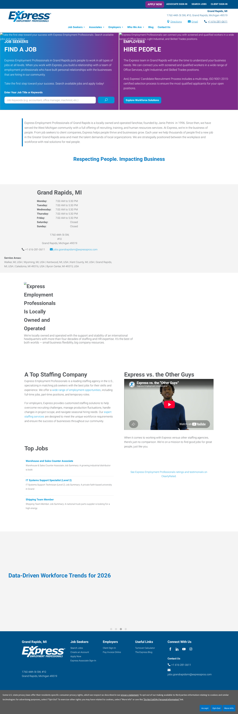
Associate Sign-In (176, 4)
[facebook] (170, 649)
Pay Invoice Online (112, 652)
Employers (114, 27)
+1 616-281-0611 (217, 21)
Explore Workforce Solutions (142, 100)
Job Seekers (75, 27)
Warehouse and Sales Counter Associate (49, 461)
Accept (204, 708)
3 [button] (121, 629)
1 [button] (111, 629)
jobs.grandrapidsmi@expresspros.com (75, 249)
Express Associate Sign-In (83, 660)
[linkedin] (177, 649)
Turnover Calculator (145, 648)
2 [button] (116, 629)
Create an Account (79, 652)
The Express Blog (143, 652)
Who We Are (134, 27)
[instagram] (190, 649)
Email (195, 21)
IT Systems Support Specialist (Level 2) (49, 480)
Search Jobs (199, 4)
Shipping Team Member (40, 499)
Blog (150, 27)
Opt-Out (216, 708)
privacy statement (130, 694)
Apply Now (155, 4)
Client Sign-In (219, 4)
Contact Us (164, 27)
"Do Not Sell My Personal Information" (161, 699)
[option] (119, 579)
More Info (229, 708)
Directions (176, 21)
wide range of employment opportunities (76, 390)
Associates (95, 27)
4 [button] (126, 629)
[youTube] (184, 649)
